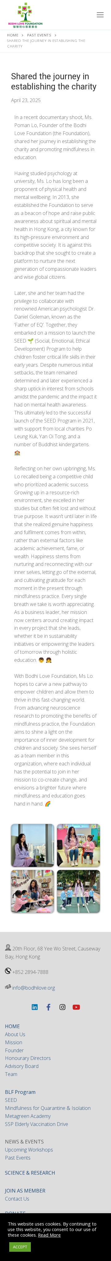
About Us (15, 1034)
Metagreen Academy (28, 1116)
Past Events (39, 35)
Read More (49, 1235)
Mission (13, 1042)
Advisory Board (22, 1066)
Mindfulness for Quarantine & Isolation (48, 1108)
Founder (14, 1050)
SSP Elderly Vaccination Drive (36, 1124)
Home (12, 35)
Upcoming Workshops (29, 1149)
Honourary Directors (28, 1058)
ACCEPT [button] (20, 1247)
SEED (11, 1100)
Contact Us (17, 1198)
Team (11, 1074)
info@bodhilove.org (33, 987)
